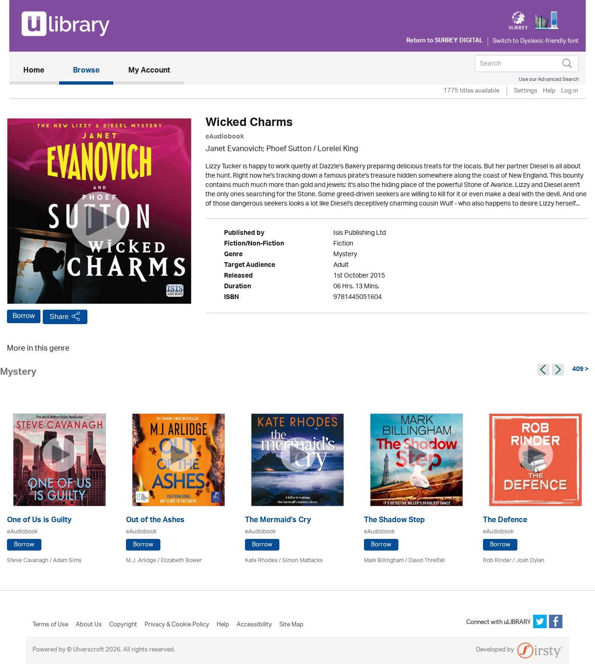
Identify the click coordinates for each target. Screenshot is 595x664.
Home (40, 71)
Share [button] (59, 317)
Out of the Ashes (155, 521)
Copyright (123, 624)
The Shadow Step (394, 521)
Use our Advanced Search (549, 79)
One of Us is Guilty (39, 521)
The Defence (505, 521)
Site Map (291, 624)
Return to (444, 41)
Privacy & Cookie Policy (177, 624)
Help (549, 91)
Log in (569, 91)
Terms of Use (50, 624)
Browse (86, 71)
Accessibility (254, 624)
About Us (89, 624)
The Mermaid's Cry (278, 521)
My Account (149, 71)
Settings (525, 91)
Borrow (24, 316)
